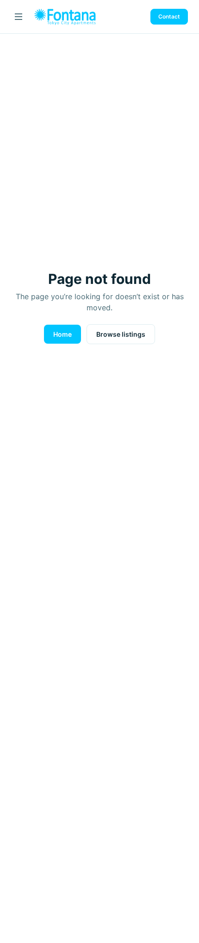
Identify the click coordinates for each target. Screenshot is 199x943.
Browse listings (120, 334)
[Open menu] (18, 16)
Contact (169, 16)
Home (62, 334)
